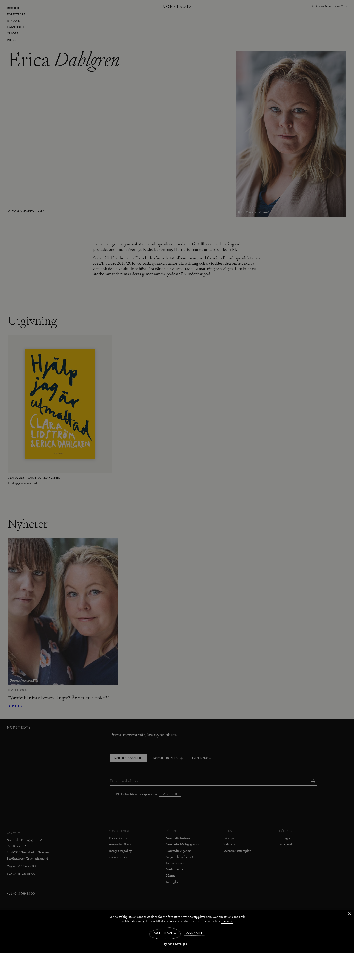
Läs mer (227, 921)
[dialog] (177, 476)
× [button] (349, 914)
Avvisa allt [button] (194, 933)
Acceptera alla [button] (165, 933)
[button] (177, 944)
